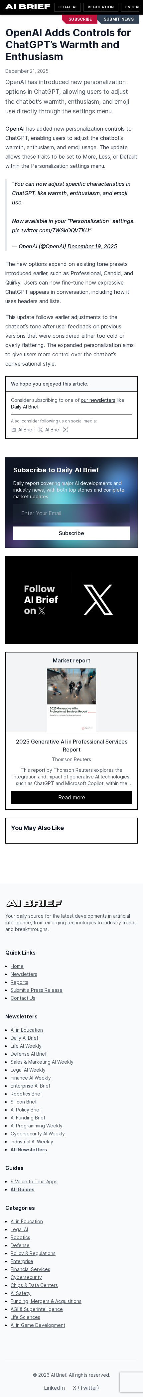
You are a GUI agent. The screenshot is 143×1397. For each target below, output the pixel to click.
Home (17, 966)
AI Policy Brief (26, 1109)
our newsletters (98, 400)
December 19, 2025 (92, 246)
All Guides (23, 1189)
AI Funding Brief (28, 1117)
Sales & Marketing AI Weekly (42, 1062)
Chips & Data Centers (34, 1285)
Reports (19, 982)
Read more (71, 797)
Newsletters (24, 974)
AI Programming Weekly (37, 1125)
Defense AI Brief (29, 1054)
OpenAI (15, 128)
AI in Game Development (38, 1325)
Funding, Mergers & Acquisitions (46, 1301)
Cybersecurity (26, 1277)
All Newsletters (29, 1149)
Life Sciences (25, 1317)
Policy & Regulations (33, 1253)
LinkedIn (54, 1387)
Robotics (20, 1237)
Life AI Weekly (26, 1046)
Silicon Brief (24, 1102)
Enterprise (22, 1261)
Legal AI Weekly (28, 1070)
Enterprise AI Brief (30, 1086)
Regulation (101, 7)
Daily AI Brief (24, 406)
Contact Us (23, 998)
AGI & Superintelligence (37, 1309)
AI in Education (27, 1030)
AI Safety (21, 1293)
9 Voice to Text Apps (34, 1181)
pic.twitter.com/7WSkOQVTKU (50, 230)
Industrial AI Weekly (32, 1141)
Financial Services (30, 1269)
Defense (20, 1245)
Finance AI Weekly (31, 1078)
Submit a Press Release (37, 990)
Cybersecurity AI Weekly (38, 1133)
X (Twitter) (86, 1387)
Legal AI (67, 7)
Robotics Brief (26, 1094)
